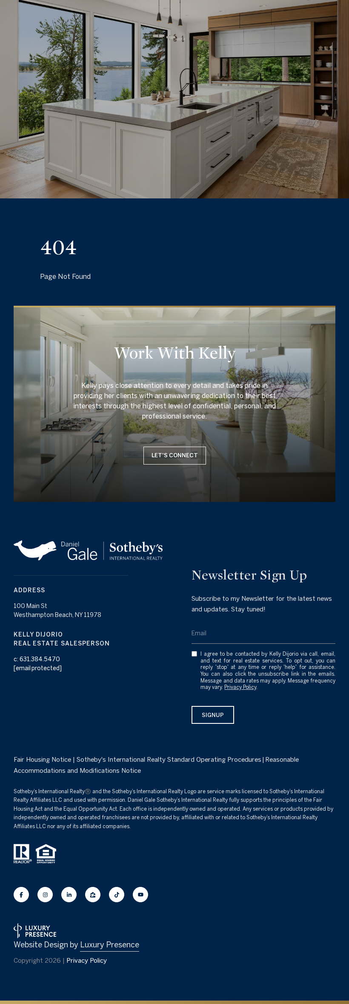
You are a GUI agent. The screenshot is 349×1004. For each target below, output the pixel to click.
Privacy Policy (240, 687)
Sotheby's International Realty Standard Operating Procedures (169, 759)
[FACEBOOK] (21, 894)
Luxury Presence (109, 944)
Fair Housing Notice (42, 759)
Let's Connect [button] (175, 455)
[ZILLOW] (92, 894)
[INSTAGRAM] (45, 894)
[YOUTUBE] (140, 894)
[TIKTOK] (116, 894)
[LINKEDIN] (69, 894)
